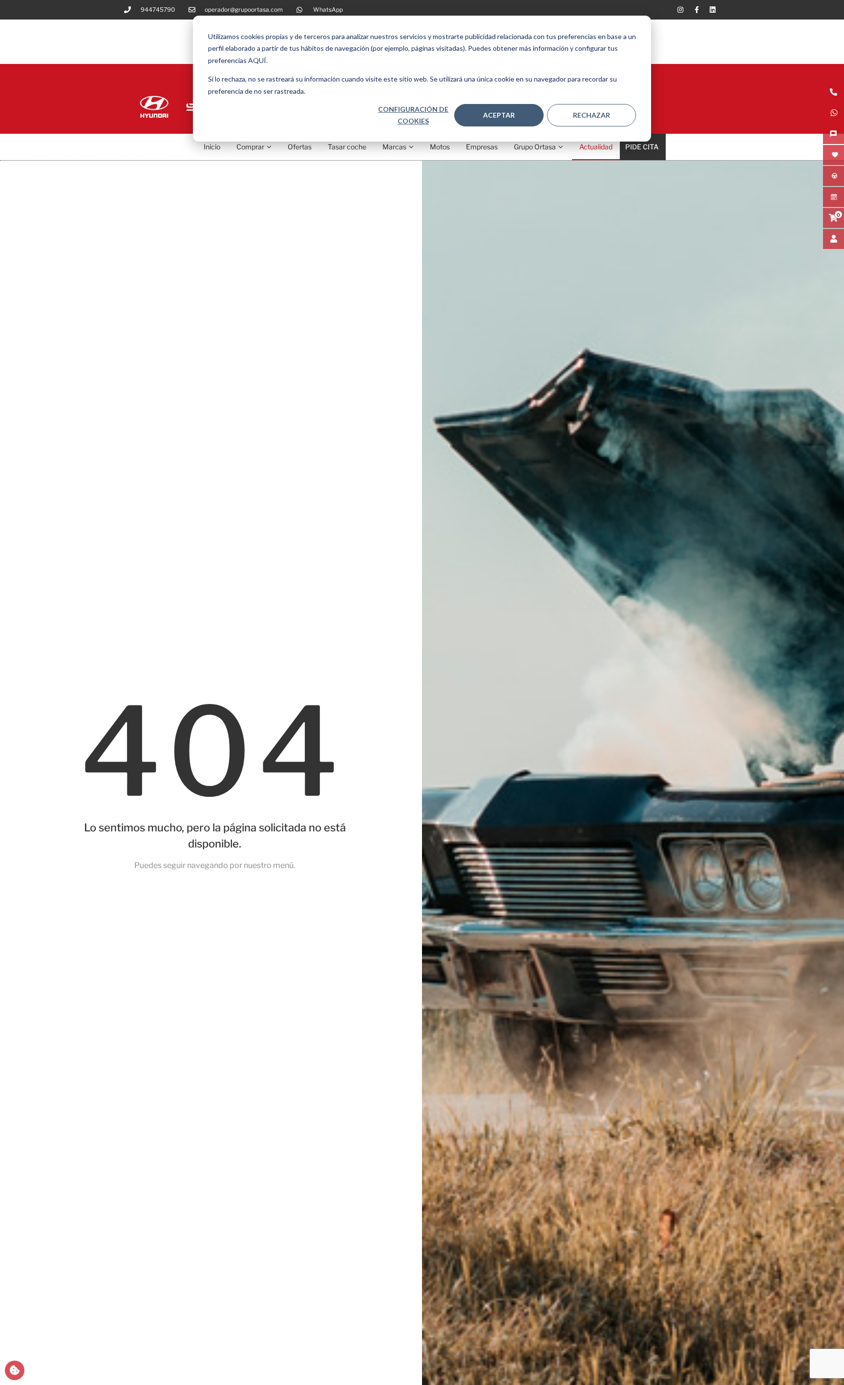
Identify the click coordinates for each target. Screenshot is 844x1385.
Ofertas (300, 147)
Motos (440, 147)
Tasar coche (347, 147)
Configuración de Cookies (413, 115)
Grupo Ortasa (535, 147)
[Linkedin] (712, 10)
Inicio (212, 147)
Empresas (482, 147)
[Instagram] (680, 10)
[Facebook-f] (696, 10)
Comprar (250, 147)
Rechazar (591, 115)
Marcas (394, 147)
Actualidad (595, 147)
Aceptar (499, 115)
